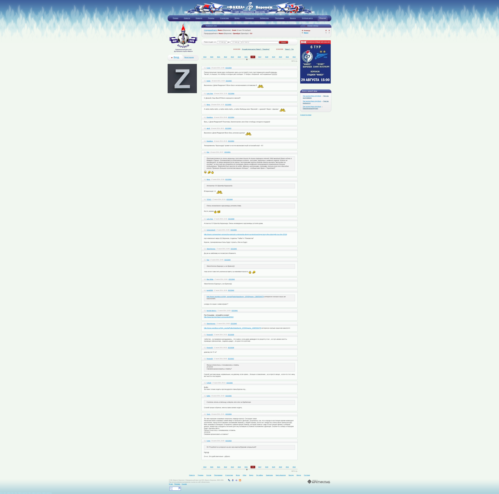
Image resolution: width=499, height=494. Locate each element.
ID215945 (234, 249)
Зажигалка (269, 475)
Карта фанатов (281, 475)
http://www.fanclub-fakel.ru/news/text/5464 (219, 317)
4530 (280, 57)
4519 (204, 57)
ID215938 (231, 347)
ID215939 (231, 334)
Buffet (208, 396)
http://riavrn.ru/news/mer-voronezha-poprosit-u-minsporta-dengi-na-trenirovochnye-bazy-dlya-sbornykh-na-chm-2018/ (245, 234)
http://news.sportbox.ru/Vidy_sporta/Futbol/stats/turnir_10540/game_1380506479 (235, 297)
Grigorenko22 (211, 230)
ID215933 (228, 441)
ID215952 (231, 141)
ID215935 (228, 396)
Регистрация (189, 57)
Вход (176, 57)
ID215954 (231, 117)
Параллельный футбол (310, 108)
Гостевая (307, 475)
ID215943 (232, 279)
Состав (208, 475)
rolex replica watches (34, 493)
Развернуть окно (211, 25)
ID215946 (234, 230)
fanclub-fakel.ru (211, 310)
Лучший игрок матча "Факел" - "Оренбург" (237, 49)
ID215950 (228, 179)
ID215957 (229, 81)
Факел (306, 33)
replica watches (23, 493)
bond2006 (210, 290)
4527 (259, 57)
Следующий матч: (210, 30)
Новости (192, 475)
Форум (299, 475)
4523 (232, 57)
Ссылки (184, 484)
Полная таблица (313, 25)
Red (208, 152)
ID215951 (227, 152)
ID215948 (231, 219)
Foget (208, 68)
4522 (225, 57)
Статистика (229, 475)
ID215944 (227, 260)
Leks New (210, 93)
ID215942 (231, 290)
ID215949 (229, 199)
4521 (218, 57)
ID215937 (231, 358)
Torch (208, 414)
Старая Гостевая (305, 115)
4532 (294, 57)
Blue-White (210, 279)
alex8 (208, 128)
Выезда (291, 475)
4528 (266, 57)
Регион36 (210, 334)
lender (209, 81)
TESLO (209, 199)
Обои (244, 475)
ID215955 (228, 104)
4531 (287, 57)
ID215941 (235, 310)
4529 (273, 57)
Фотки (238, 475)
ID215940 (234, 323)
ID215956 (231, 93)
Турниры (200, 475)
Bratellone (210, 117)
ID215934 (228, 414)
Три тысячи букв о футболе (312, 96)
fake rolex (14, 493)
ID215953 (228, 128)
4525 (246, 57)
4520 (211, 57)
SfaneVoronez (211, 249)
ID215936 (229, 383)
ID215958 (228, 68)
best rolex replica (5, 493)
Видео (251, 475)
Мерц (208, 104)
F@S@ (209, 383)
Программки (218, 475)
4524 (239, 57)
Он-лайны (259, 475)
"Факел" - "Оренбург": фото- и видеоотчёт (280, 49)
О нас (171, 484)
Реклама (177, 484)
